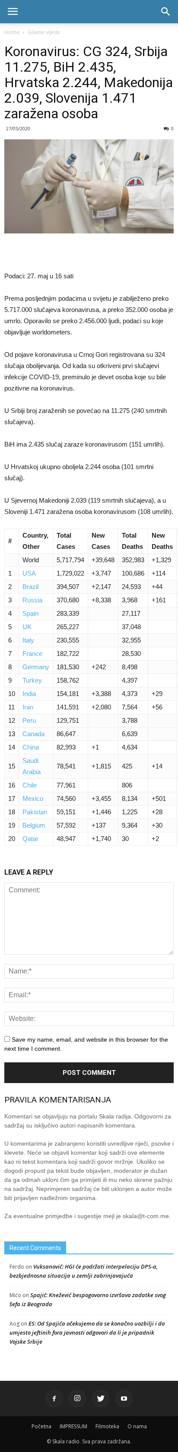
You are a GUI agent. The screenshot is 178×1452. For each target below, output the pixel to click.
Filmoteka (107, 1426)
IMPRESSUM (73, 1426)
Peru (29, 720)
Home (11, 32)
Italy (28, 640)
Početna (41, 1426)
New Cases (101, 541)
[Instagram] (77, 1398)
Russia (32, 600)
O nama (137, 1426)
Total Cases (66, 541)
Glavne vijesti (44, 32)
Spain (30, 613)
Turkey (32, 680)
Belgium (33, 825)
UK (27, 626)
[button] (166, 11)
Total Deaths (132, 541)
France (32, 653)
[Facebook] (54, 1398)
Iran (27, 707)
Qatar (30, 838)
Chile (29, 785)
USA (29, 573)
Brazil (30, 586)
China (30, 747)
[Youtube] (124, 1398)
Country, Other (35, 541)
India (29, 693)
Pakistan (34, 812)
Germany (35, 667)
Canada (33, 733)
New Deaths (162, 541)
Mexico (32, 798)
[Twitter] (100, 1398)
